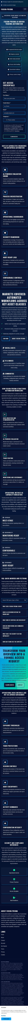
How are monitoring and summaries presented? (13, 627)
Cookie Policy (15, 128)
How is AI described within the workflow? (11, 613)
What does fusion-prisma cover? (12, 606)
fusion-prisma (7, 9)
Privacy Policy (7, 128)
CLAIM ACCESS (14, 136)
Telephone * (6, 116)
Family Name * (6, 103)
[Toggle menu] (25, 9)
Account (3, 943)
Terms (2, 949)
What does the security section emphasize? (12, 635)
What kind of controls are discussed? (14, 620)
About (2, 937)
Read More (17, 131)
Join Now (5, 339)
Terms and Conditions (16, 126)
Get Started (4, 946)
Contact (20, 685)
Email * (5, 110)
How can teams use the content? (12, 642)
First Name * (6, 95)
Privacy (3, 952)
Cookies (3, 955)
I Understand (6, 1018)
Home (2, 934)
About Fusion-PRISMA (18, 339)
